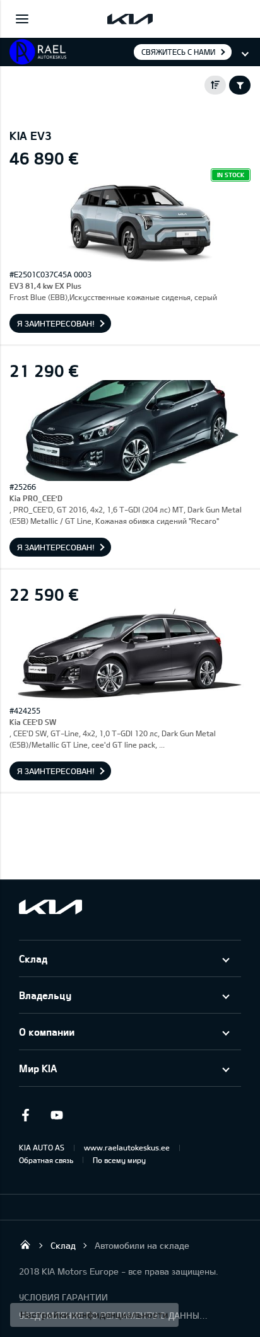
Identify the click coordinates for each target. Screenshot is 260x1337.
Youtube (56, 1115)
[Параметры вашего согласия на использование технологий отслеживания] (94, 1315)
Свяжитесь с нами (178, 51)
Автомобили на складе (142, 1245)
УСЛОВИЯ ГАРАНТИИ (63, 1297)
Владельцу (45, 995)
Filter (240, 85)
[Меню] (22, 19)
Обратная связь (46, 1159)
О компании (46, 1032)
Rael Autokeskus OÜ (25, 1244)
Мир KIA (38, 1068)
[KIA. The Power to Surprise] (50, 907)
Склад (33, 958)
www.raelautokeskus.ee (127, 1147)
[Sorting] (215, 85)
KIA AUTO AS (41, 1147)
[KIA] (130, 19)
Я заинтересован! (56, 323)
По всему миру (119, 1159)
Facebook (25, 1115)
